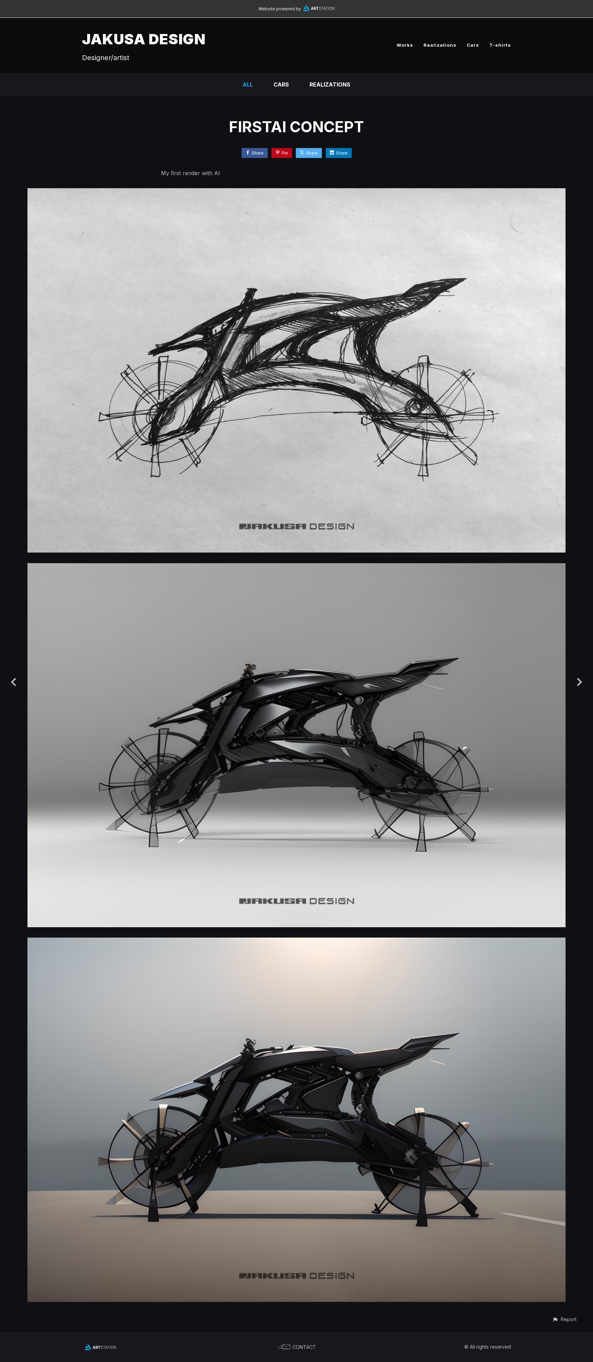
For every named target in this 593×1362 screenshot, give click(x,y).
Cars (473, 45)
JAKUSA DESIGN (144, 39)
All (248, 84)
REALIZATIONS (330, 84)
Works (405, 45)
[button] (564, 1319)
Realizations (439, 45)
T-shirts (500, 45)
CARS (281, 84)
